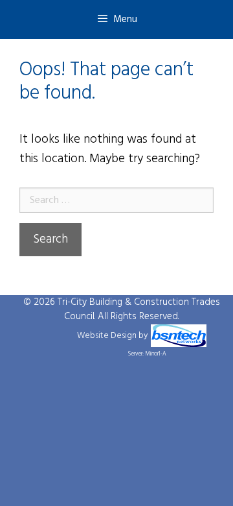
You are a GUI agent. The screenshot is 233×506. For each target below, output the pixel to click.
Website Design (107, 336)
